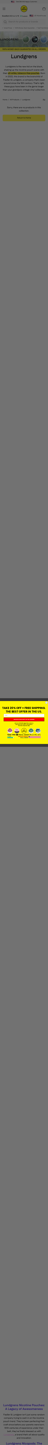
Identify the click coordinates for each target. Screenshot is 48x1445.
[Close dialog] (46, 703)
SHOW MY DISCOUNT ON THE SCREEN (24, 719)
